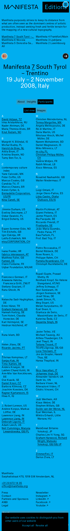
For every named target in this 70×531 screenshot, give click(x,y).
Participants (45, 102)
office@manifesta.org (15, 486)
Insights (31, 102)
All (3, 46)
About (21, 102)
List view (29, 110)
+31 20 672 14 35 (12, 483)
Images (41, 110)
